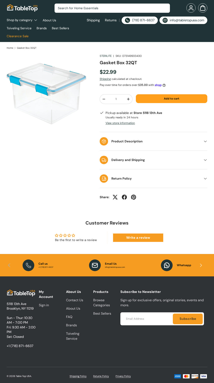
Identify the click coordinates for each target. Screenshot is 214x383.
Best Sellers (60, 28)
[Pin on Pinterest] (133, 197)
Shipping (93, 20)
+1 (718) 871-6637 (20, 346)
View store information (120, 123)
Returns (111, 20)
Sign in (44, 305)
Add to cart (171, 98)
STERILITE (106, 56)
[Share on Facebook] (124, 197)
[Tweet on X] (115, 197)
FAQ (69, 317)
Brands (42, 28)
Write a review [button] (138, 237)
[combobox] (112, 8)
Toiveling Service (19, 28)
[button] (202, 8)
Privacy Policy (123, 376)
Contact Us (74, 300)
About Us (49, 20)
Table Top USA (23, 376)
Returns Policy (101, 376)
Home (10, 48)
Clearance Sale (18, 36)
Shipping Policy (78, 376)
